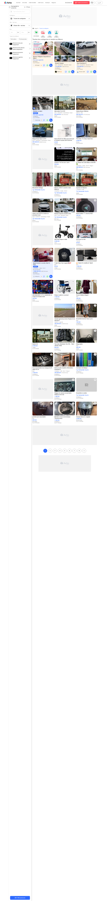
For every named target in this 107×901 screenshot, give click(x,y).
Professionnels (23, 39)
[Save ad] (51, 43)
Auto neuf (18, 2)
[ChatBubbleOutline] (44, 65)
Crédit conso (40, 2)
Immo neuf (24, 2)
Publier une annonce (82, 2)
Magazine (54, 2)
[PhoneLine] (50, 65)
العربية (99, 2)
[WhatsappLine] (47, 65)
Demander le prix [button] (40, 190)
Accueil (36, 28)
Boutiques (47, 2)
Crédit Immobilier (32, 2)
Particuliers (13, 39)
